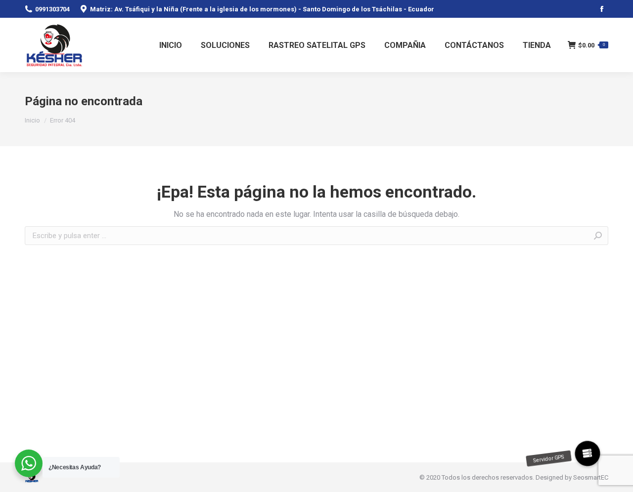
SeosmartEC (590, 477)
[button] (588, 454)
